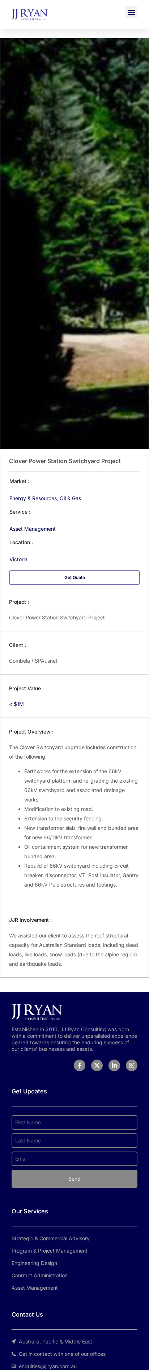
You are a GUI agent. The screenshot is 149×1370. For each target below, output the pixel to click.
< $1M (16, 704)
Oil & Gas (70, 498)
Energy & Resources (33, 498)
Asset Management (32, 529)
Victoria (18, 559)
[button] (131, 12)
